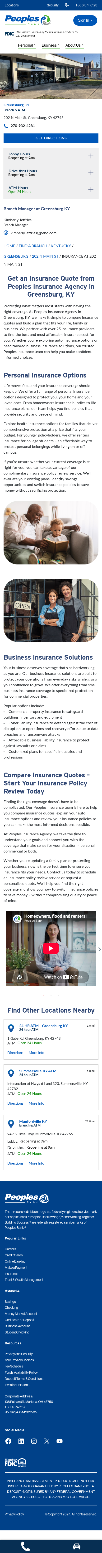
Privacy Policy (14, 1514)
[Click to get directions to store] (76, 1546)
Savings (10, 1301)
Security (53, 5)
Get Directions (51, 138)
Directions (15, 1053)
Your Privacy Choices (19, 1360)
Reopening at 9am (21, 158)
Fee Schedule (14, 1366)
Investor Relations (17, 1385)
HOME (9, 246)
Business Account (17, 1326)
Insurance (11, 1274)
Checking (11, 1307)
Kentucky (61, 246)
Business (49, 45)
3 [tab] (58, 995)
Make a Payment (16, 1267)
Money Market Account (21, 1314)
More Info (36, 1053)
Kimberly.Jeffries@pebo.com (33, 233)
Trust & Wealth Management (24, 1280)
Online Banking (15, 1261)
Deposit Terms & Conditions (24, 1379)
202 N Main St (45, 256)
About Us (73, 45)
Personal (25, 45)
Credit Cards (14, 1255)
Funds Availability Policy (21, 1372)
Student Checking (17, 1332)
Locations (12, 5)
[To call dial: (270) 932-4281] (25, 1546)
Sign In (83, 20)
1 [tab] (44, 995)
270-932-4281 (23, 126)
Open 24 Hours (19, 192)
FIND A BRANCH (33, 246)
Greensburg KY (16, 105)
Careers (10, 1249)
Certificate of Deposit (19, 1320)
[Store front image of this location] (51, 76)
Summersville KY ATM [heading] (37, 1071)
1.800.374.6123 (86, 5)
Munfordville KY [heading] (33, 1121)
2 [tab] (51, 995)
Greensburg (16, 256)
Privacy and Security (19, 1354)
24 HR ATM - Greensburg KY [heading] (43, 1026)
